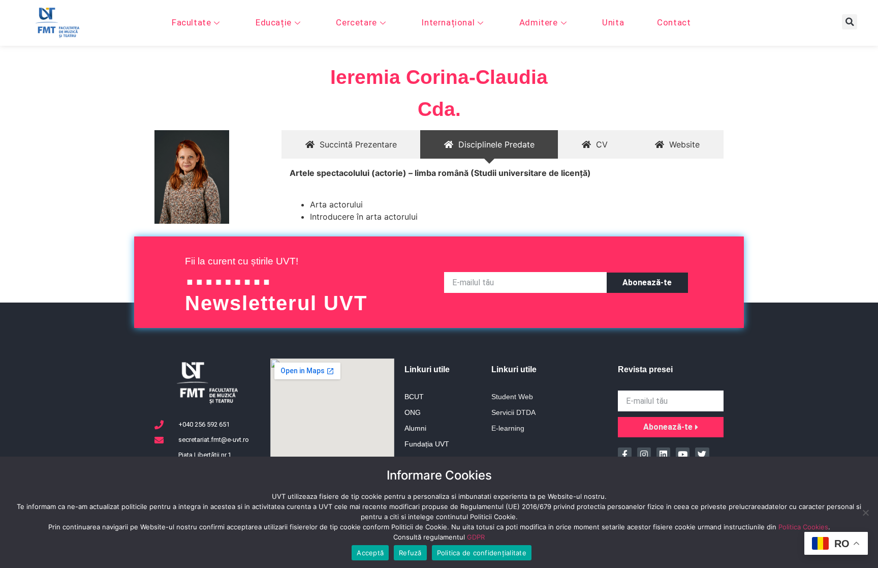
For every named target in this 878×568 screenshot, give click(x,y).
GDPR (476, 537)
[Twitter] (702, 454)
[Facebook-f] (625, 454)
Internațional (448, 22)
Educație (274, 22)
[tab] (350, 144)
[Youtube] (682, 454)
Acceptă (370, 553)
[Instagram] (644, 454)
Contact (674, 22)
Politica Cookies (803, 527)
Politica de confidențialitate (481, 553)
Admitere (538, 22)
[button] (849, 21)
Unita (613, 22)
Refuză (410, 553)
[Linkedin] (663, 454)
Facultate (191, 22)
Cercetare (356, 22)
